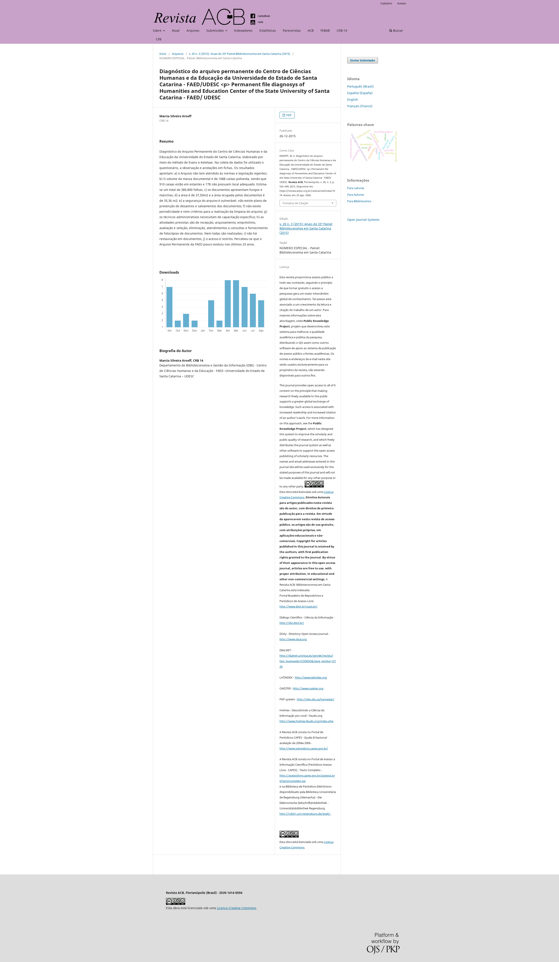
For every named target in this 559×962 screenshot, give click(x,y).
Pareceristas (292, 30)
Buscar (397, 30)
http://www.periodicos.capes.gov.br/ (304, 748)
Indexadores (243, 30)
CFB (158, 39)
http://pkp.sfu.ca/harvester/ (315, 699)
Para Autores (355, 195)
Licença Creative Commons (236, 908)
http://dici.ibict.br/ (292, 623)
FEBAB (325, 30)
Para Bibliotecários (359, 201)
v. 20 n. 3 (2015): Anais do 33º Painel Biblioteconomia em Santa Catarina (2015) (239, 54)
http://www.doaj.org (293, 639)
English (352, 99)
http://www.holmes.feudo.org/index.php (306, 721)
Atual (175, 30)
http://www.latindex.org (311, 677)
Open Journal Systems (363, 220)
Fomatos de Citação (295, 203)
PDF (289, 115)
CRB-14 (342, 30)
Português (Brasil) (360, 86)
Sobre (157, 30)
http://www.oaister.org (308, 688)
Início (162, 54)
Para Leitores (355, 188)
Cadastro (386, 3)
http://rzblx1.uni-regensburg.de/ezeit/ (305, 814)
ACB (311, 30)
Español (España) (360, 93)
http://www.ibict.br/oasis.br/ (298, 606)
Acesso (401, 3)
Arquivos (192, 30)
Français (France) (359, 106)
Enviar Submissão (362, 60)
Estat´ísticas (267, 30)
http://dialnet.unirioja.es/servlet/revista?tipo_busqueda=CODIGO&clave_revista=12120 (308, 661)
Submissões (215, 30)
